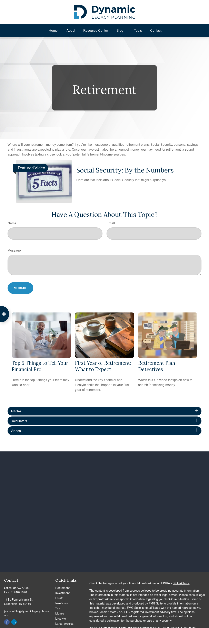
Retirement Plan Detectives (156, 366)
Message (14, 250)
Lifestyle (60, 618)
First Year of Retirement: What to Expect (103, 366)
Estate (59, 598)
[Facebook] (7, 622)
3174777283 (21, 588)
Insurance (61, 603)
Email (111, 223)
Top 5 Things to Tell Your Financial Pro (40, 366)
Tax (57, 608)
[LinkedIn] (14, 622)
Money (59, 613)
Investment (62, 593)
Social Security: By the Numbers (125, 170)
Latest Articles (64, 623)
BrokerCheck (181, 583)
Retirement (62, 588)
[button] (53, 30)
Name (12, 223)
